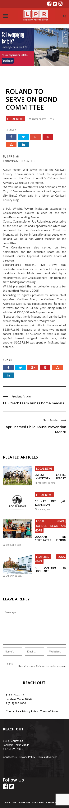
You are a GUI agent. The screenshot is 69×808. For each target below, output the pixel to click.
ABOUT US (11, 802)
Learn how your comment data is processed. (29, 670)
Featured (42, 557)
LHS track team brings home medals (33, 403)
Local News (15, 119)
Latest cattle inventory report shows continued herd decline (50, 480)
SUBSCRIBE (38, 802)
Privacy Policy (30, 711)
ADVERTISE (24, 802)
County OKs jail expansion (50, 502)
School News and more (50, 528)
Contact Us (13, 711)
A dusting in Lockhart (50, 569)
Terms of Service (50, 711)
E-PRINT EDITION (55, 802)
